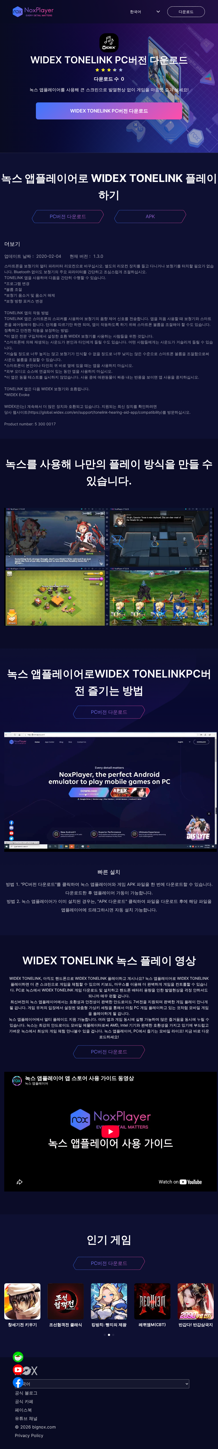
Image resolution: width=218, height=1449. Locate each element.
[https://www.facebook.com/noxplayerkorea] (18, 1382)
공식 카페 (24, 1401)
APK (150, 216)
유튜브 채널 (26, 1418)
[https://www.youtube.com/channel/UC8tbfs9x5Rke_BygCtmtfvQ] (18, 1369)
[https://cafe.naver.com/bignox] (18, 1357)
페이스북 (23, 1410)
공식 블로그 (26, 1393)
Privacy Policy (29, 1435)
